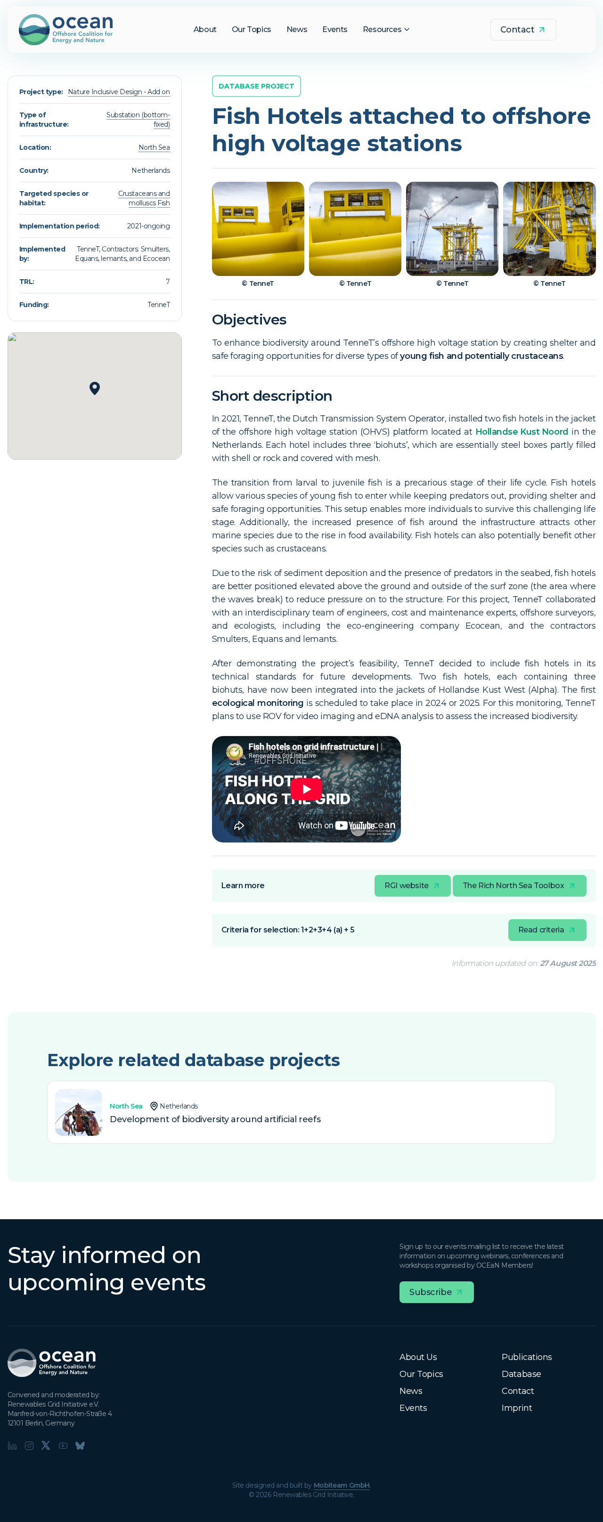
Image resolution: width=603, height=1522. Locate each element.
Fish (163, 203)
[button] (94, 388)
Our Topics (421, 1374)
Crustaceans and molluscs (144, 198)
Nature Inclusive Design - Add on (119, 92)
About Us (418, 1357)
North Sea (154, 147)
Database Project (256, 86)
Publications (527, 1357)
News (410, 1391)
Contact (518, 1391)
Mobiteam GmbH (342, 1485)
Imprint (517, 1408)
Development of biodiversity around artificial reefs (215, 1120)
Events (413, 1408)
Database (521, 1374)
